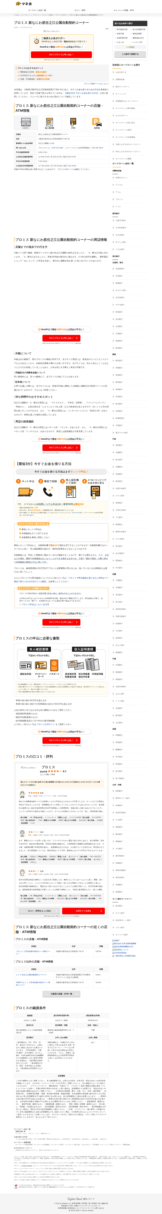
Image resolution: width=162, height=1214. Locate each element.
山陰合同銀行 (120, 686)
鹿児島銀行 (119, 856)
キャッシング (120, 94)
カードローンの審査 (123, 159)
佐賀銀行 (119, 805)
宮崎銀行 (119, 863)
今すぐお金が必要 (39, 1139)
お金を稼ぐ (95, 1139)
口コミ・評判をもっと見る (39, 911)
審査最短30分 (138, 38)
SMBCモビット (121, 177)
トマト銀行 (119, 701)
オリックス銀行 (121, 934)
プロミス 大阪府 (47, 15)
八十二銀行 (119, 495)
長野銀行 (119, 503)
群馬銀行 (119, 389)
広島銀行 (119, 708)
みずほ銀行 (119, 235)
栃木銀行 (119, 404)
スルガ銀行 (119, 539)
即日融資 (96, 1144)
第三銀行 (119, 602)
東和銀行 (119, 382)
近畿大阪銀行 (120, 616)
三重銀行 (119, 580)
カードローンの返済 (123, 130)
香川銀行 (119, 771)
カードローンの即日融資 (125, 108)
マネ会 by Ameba (26, 1165)
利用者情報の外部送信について (69, 1208)
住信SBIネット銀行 (123, 920)
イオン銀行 (119, 927)
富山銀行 (119, 459)
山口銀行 (119, 722)
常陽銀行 (119, 368)
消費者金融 (119, 79)
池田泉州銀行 (120, 609)
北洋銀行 (119, 276)
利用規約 (64, 1206)
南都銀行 (119, 652)
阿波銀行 (119, 764)
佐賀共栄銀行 (120, 812)
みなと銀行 (119, 645)
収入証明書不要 (139, 29)
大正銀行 (119, 631)
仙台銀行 (119, 319)
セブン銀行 (119, 913)
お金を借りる (120, 72)
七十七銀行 (119, 305)
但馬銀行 (119, 623)
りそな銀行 (119, 249)
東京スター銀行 (121, 432)
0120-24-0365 (57, 148)
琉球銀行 (119, 892)
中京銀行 (119, 568)
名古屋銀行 (119, 553)
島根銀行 (119, 672)
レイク (118, 206)
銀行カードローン (122, 86)
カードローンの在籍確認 (125, 137)
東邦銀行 (119, 348)
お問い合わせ (99, 1208)
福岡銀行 (119, 791)
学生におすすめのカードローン (127, 151)
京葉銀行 (119, 411)
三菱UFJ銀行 (120, 220)
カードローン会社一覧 (37, 10)
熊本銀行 (119, 834)
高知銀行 (119, 742)
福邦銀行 (119, 638)
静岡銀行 (119, 524)
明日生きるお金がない (53, 1139)
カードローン (25, 15)
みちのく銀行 (120, 290)
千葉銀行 (119, 425)
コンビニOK (137, 42)
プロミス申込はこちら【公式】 (36, 604)
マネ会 (16, 15)
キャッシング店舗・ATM (124, 10)
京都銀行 (119, 587)
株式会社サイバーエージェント (60, 1187)
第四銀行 (119, 445)
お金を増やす (66, 1139)
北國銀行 (119, 467)
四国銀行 (119, 735)
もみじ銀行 (119, 694)
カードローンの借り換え (125, 123)
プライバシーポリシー (92, 1206)
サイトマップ (88, 1208)
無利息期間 (137, 34)
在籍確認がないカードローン (127, 101)
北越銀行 (119, 452)
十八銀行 (119, 820)
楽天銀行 (119, 906)
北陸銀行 (119, 474)
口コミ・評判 (80, 10)
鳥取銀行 (119, 679)
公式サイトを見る (83, 911)
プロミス (36, 15)
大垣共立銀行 (120, 510)
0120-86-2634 (97, 148)
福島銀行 (119, 341)
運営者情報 (76, 1203)
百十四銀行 (119, 778)
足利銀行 (119, 396)
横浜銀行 (119, 360)
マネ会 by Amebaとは (62, 1203)
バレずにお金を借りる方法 (23, 1139)
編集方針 (105, 1203)
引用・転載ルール (76, 1206)
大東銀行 (119, 333)
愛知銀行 (119, 560)
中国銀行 (119, 665)
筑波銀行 (119, 375)
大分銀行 (119, 848)
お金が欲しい (86, 1139)
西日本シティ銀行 (122, 798)
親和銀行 (119, 827)
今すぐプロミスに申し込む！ (61, 54)
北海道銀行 (119, 269)
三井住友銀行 (120, 227)
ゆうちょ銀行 (120, 242)
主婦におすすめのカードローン (127, 144)
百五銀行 (119, 595)
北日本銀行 (119, 297)
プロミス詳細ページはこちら (95, 84)
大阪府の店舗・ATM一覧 (61, 994)
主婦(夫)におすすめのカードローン (26, 1150)
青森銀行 (119, 283)
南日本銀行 (119, 877)
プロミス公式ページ (65, 169)
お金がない (103, 1139)
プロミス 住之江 (61, 15)
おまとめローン (121, 115)
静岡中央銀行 (120, 532)
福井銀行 (119, 481)
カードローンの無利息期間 (23, 1144)
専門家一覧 (86, 1203)
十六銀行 (119, 517)
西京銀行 (119, 715)
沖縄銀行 (119, 884)
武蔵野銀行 (119, 418)
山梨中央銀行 (120, 488)
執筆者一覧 (96, 1203)
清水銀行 (119, 546)
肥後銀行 (119, 841)
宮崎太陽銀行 (120, 870)
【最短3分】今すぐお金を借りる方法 (81, 93)
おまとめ (120, 42)
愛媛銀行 (119, 749)
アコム (118, 192)
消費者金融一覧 (20, 1131)
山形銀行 (119, 326)
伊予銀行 (119, 757)
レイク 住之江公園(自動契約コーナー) (31, 975)
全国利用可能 (122, 38)
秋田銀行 (119, 312)
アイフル (119, 185)
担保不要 (120, 34)
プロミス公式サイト (46, 724)
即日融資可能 (122, 29)
